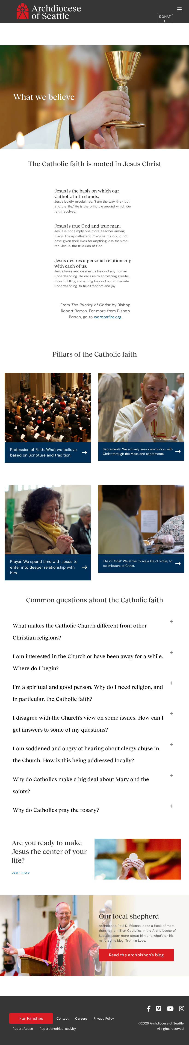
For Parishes (31, 1018)
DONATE (165, 18)
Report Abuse (23, 1029)
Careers (81, 1018)
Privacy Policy (104, 1018)
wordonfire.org (107, 316)
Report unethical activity (58, 1029)
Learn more (21, 872)
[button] (48, 452)
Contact (62, 1018)
